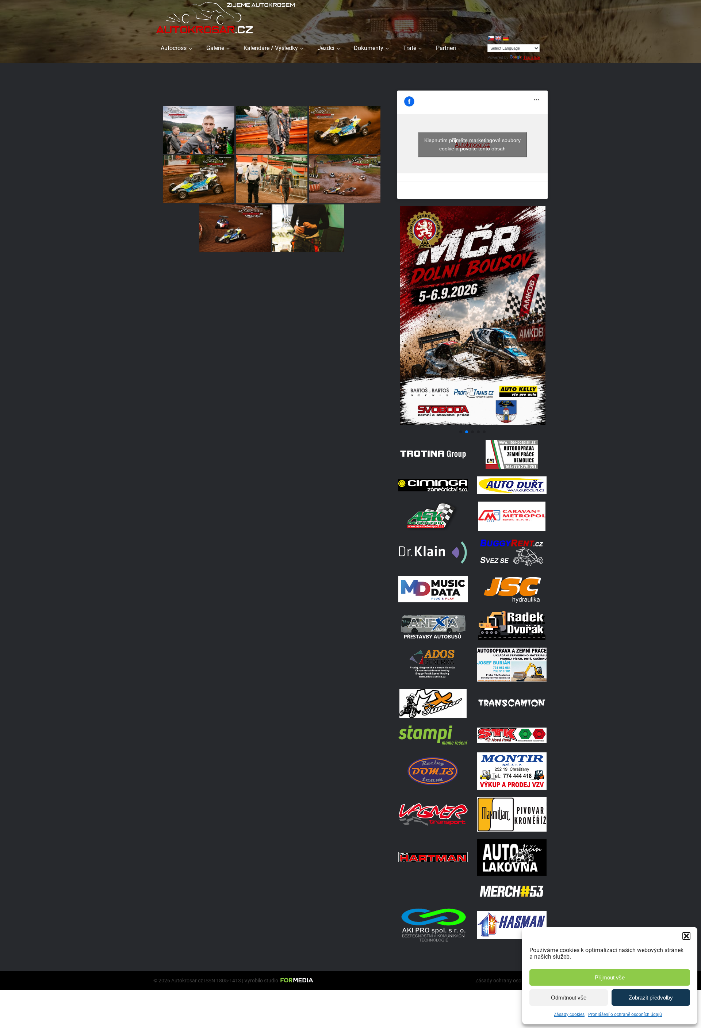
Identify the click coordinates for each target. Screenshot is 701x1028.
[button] (686, 936)
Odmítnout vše (568, 997)
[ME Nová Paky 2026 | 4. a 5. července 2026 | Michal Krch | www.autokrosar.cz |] (344, 179)
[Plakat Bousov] (472, 423)
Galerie (215, 48)
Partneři (446, 48)
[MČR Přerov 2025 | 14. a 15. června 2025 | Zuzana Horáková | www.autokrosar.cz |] (308, 228)
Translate (531, 57)
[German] (505, 38)
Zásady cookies (569, 1014)
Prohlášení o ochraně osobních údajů (625, 1014)
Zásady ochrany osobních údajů (511, 980)
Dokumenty (368, 48)
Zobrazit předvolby (651, 997)
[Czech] (490, 38)
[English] (498, 38)
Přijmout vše (610, 977)
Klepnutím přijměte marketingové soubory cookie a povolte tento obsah (472, 144)
